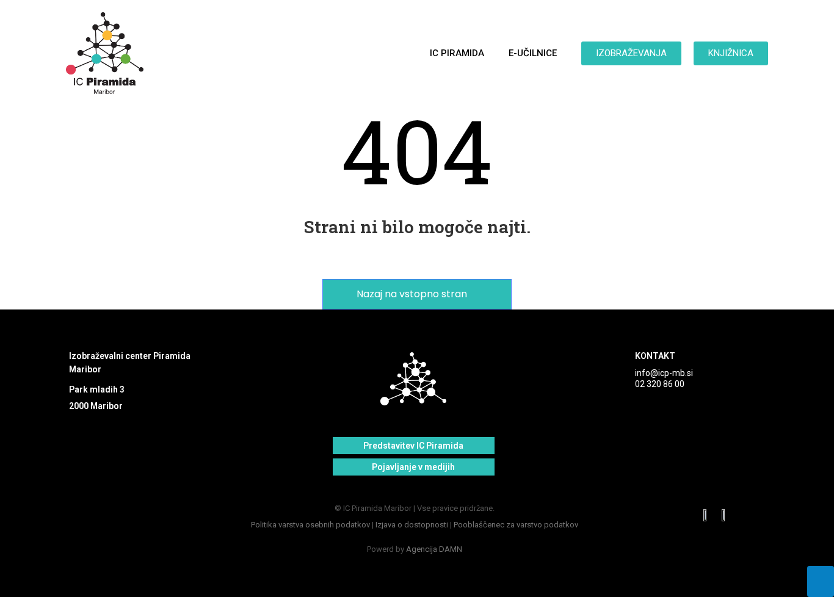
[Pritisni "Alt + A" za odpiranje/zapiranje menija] (820, 581)
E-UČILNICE (533, 53)
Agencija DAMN (434, 549)
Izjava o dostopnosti (411, 524)
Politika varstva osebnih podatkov (310, 524)
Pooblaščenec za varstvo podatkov (516, 524)
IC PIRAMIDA (457, 53)
